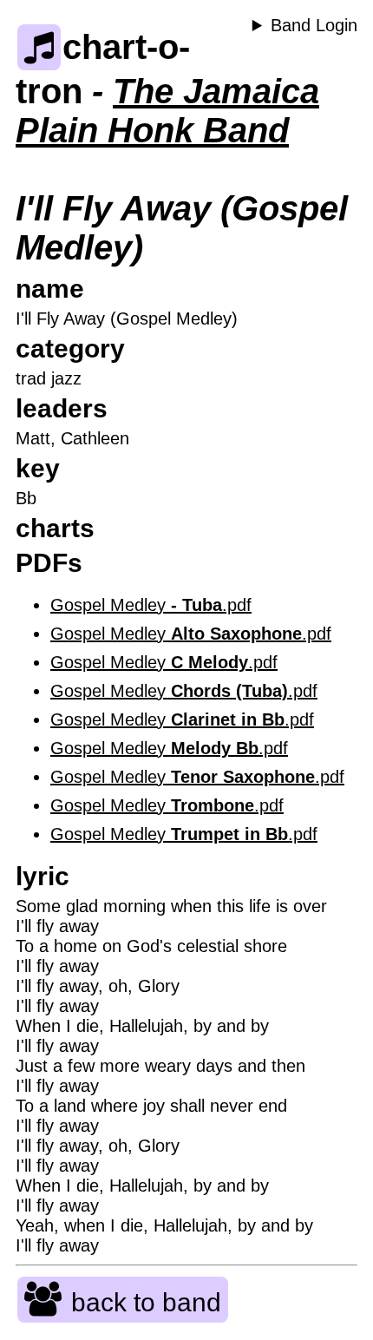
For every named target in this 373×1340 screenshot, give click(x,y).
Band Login (314, 25)
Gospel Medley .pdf (151, 604)
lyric (42, 876)
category (70, 348)
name (50, 288)
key (38, 468)
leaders (62, 408)
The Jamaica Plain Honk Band (167, 110)
